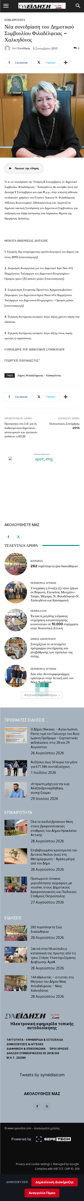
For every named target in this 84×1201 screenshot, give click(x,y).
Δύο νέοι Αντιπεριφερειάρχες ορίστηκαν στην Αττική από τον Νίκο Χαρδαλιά (52, 678)
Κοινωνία (36, 561)
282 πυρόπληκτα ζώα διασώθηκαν (54, 566)
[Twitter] (18, 537)
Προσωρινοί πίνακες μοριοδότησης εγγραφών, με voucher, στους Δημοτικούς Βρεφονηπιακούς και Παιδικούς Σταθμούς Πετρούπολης (54, 887)
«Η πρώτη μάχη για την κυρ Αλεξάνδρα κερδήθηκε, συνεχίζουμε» (50, 788)
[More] (65, 62)
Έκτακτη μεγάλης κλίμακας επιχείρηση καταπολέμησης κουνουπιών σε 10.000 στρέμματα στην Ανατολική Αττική (54, 622)
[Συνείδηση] (8, 48)
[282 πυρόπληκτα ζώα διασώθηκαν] (15, 564)
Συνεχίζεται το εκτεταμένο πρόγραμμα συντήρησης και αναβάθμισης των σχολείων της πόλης (51, 650)
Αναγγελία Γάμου (42, 1193)
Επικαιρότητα (14, 19)
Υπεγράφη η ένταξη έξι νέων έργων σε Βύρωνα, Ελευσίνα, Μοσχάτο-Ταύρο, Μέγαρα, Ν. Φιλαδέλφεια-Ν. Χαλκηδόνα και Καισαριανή (54, 594)
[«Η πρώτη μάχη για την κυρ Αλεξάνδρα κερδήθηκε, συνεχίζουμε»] (15, 790)
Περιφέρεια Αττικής (43, 583)
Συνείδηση (23, 48)
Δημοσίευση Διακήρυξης (54, 1182)
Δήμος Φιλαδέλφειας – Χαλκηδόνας (39, 375)
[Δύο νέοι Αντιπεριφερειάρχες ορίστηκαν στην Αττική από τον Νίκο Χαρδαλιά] (15, 676)
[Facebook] (8, 537)
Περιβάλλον (38, 611)
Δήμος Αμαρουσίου (43, 639)
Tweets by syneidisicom (42, 1074)
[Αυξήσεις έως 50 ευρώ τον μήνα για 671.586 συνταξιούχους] (15, 768)
